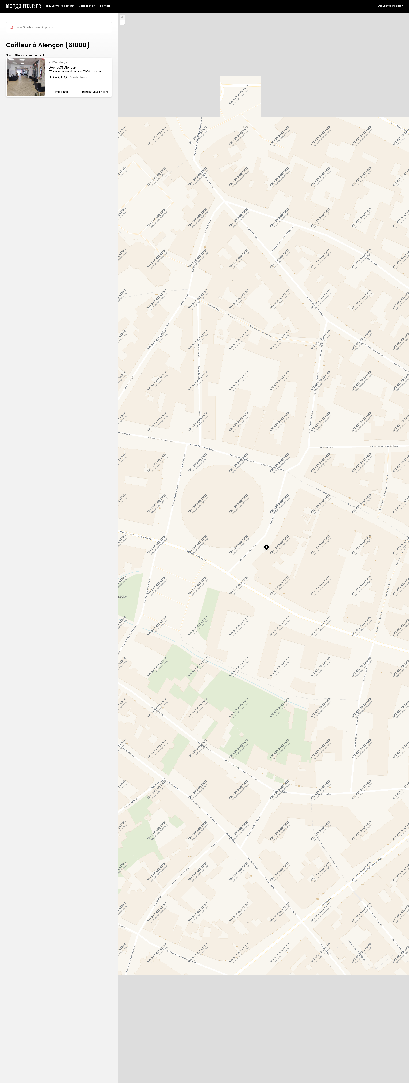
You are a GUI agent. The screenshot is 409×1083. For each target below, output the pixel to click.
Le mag (105, 6)
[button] (263, 546)
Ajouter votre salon (390, 6)
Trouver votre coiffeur (60, 6)
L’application (87, 6)
